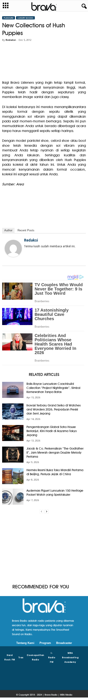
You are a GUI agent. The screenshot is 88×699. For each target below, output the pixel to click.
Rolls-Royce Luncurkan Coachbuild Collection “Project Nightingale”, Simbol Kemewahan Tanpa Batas (53, 388)
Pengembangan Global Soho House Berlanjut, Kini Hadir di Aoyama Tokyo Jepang (51, 431)
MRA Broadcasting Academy (70, 657)
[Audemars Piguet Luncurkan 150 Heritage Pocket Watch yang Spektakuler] (12, 497)
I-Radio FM (52, 657)
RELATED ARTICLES (44, 374)
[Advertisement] (44, 549)
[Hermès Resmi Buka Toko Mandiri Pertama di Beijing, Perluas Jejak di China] (12, 476)
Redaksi (11, 39)
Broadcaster (64, 643)
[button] (83, 6)
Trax (21, 657)
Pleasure (8, 17)
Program (45, 643)
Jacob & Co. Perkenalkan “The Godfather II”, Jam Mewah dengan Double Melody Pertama (55, 452)
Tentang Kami (25, 643)
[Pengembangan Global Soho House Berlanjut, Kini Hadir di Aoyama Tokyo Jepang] (12, 433)
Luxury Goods (25, 17)
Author (8, 230)
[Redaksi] (13, 248)
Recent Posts (26, 230)
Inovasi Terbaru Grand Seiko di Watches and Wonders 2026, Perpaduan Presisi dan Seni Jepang (53, 409)
